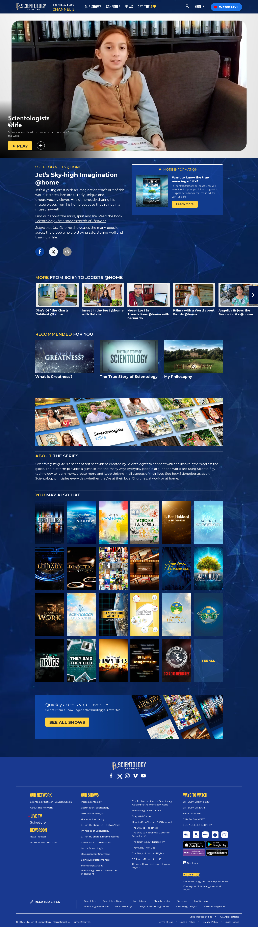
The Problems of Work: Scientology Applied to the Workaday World (152, 803)
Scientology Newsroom (96, 906)
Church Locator (162, 901)
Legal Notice (232, 921)
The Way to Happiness (145, 827)
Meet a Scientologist (92, 813)
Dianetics (181, 901)
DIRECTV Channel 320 (196, 801)
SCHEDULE (113, 6)
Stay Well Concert (142, 816)
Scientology (90, 901)
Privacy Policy (210, 921)
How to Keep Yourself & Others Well (152, 822)
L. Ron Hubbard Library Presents (100, 836)
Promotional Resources (43, 842)
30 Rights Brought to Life (147, 859)
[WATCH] (208, 522)
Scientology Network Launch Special (51, 801)
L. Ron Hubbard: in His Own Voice (100, 824)
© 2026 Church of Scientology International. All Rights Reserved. (53, 921)
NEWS (129, 6)
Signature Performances (95, 859)
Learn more (185, 204)
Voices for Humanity (92, 819)
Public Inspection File (200, 916)
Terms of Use (165, 921)
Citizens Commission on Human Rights (151, 865)
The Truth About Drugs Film (148, 841)
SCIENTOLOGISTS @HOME (58, 167)
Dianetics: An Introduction (96, 842)
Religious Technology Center (154, 906)
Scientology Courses (113, 901)
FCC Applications (229, 916)
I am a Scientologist (92, 848)
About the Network (41, 807)
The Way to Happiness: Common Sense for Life (151, 834)
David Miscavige (123, 906)
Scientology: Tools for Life (146, 810)
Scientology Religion (187, 906)
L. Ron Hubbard (139, 901)
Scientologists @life (92, 865)
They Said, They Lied (143, 847)
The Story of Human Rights (148, 853)
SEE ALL (208, 660)
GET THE (146, 6)
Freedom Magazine (214, 906)
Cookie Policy (187, 921)
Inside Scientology (91, 801)
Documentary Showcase (95, 853)
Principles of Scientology (95, 830)
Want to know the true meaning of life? (190, 179)
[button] (4, 295)
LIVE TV (36, 815)
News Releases (38, 836)
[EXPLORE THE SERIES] (49, 522)
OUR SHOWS (93, 6)
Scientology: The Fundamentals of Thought (70, 221)
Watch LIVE (229, 7)
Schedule (38, 822)
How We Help (200, 901)
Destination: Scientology (95, 807)
